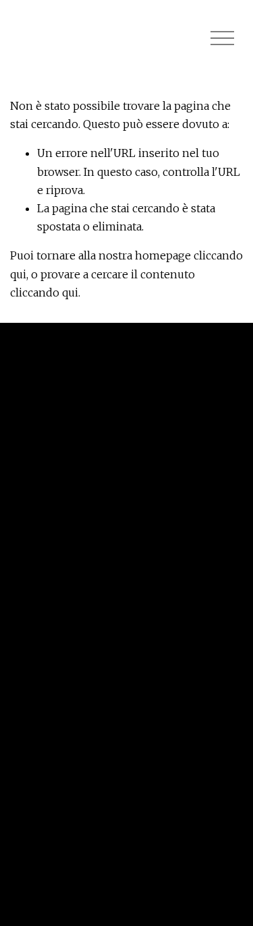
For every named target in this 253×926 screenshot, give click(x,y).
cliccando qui (44, 292)
